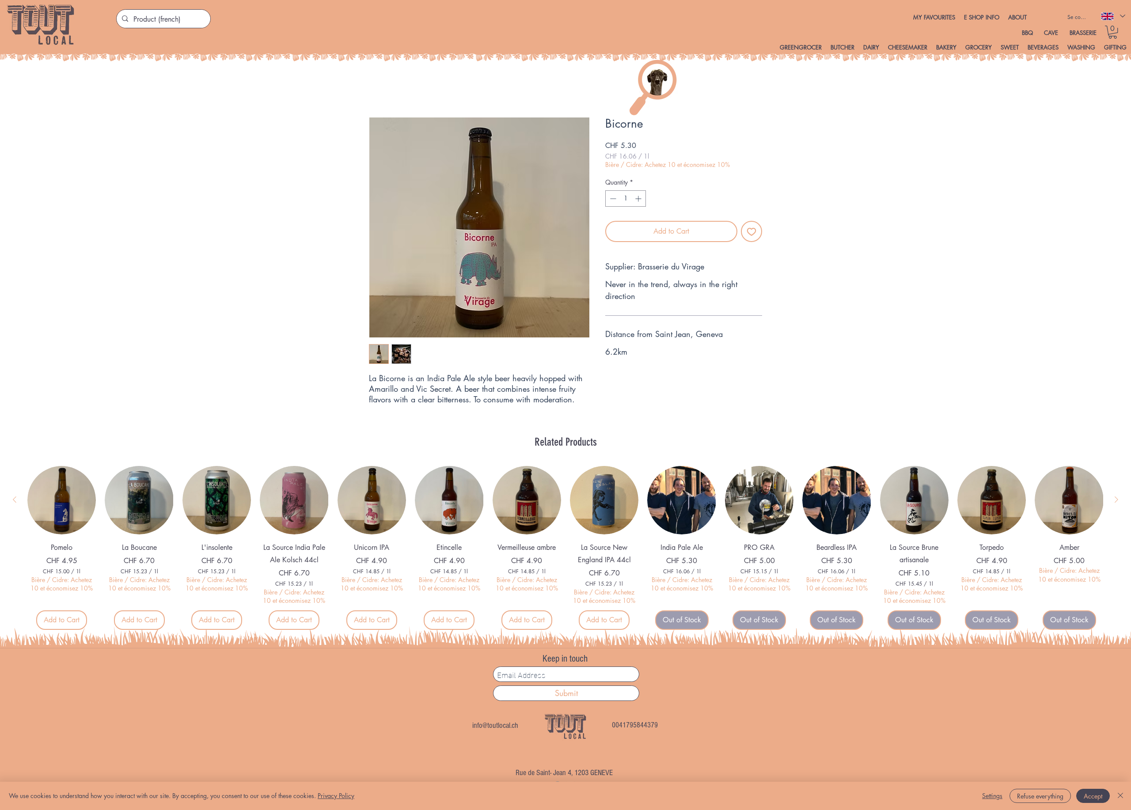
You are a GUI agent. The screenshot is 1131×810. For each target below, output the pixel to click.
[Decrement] (612, 198)
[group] (565, 548)
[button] (982, 17)
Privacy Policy (336, 795)
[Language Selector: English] (1113, 16)
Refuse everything (1040, 796)
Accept (1093, 796)
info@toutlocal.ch (495, 726)
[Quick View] (61, 500)
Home (378, 85)
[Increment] (639, 198)
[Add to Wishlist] (751, 231)
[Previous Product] (14, 500)
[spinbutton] (626, 198)
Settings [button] (992, 795)
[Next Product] (1116, 500)
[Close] (1120, 796)
